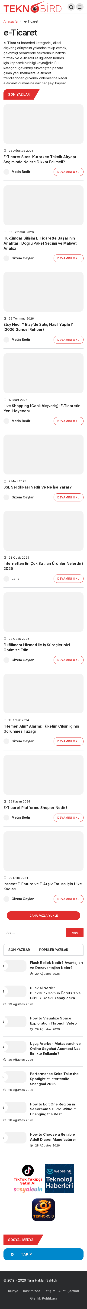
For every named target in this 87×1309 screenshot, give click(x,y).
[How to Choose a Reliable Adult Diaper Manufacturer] (14, 1137)
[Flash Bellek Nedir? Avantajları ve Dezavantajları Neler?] (14, 966)
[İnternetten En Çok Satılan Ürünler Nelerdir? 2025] (43, 531)
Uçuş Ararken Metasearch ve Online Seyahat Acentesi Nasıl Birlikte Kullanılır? (56, 1048)
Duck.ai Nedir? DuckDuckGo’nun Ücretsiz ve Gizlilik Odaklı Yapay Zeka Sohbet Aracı (55, 995)
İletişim (49, 1291)
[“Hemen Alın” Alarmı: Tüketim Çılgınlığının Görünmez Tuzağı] (43, 694)
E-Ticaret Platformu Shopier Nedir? (35, 807)
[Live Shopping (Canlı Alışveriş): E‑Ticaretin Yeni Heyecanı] (43, 373)
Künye (13, 1291)
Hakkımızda (31, 1291)
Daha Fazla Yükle (43, 915)
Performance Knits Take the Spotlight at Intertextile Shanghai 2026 (54, 1079)
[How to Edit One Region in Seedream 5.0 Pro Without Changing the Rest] (14, 1107)
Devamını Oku (68, 172)
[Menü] (80, 7)
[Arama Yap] (71, 7)
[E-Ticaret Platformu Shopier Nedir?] (43, 775)
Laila (15, 578)
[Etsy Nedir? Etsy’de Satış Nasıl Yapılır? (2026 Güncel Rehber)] (43, 292)
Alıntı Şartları (68, 1291)
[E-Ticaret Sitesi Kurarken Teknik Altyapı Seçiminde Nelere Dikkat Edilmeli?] (43, 124)
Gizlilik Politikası (43, 1298)
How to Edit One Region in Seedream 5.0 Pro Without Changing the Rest (53, 1109)
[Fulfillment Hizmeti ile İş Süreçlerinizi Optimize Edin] (43, 612)
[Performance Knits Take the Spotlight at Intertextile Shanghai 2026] (14, 1077)
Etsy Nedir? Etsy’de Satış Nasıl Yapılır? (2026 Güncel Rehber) (38, 327)
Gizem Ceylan (23, 258)
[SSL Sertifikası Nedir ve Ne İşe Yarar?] (43, 454)
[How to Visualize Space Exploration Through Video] (14, 1021)
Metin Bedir (21, 172)
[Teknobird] (32, 6)
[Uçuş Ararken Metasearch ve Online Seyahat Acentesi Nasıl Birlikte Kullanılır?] (14, 1047)
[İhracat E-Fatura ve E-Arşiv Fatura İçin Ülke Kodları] (43, 851)
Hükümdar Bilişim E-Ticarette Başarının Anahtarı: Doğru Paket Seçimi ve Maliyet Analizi (40, 243)
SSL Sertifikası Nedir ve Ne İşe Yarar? (37, 487)
